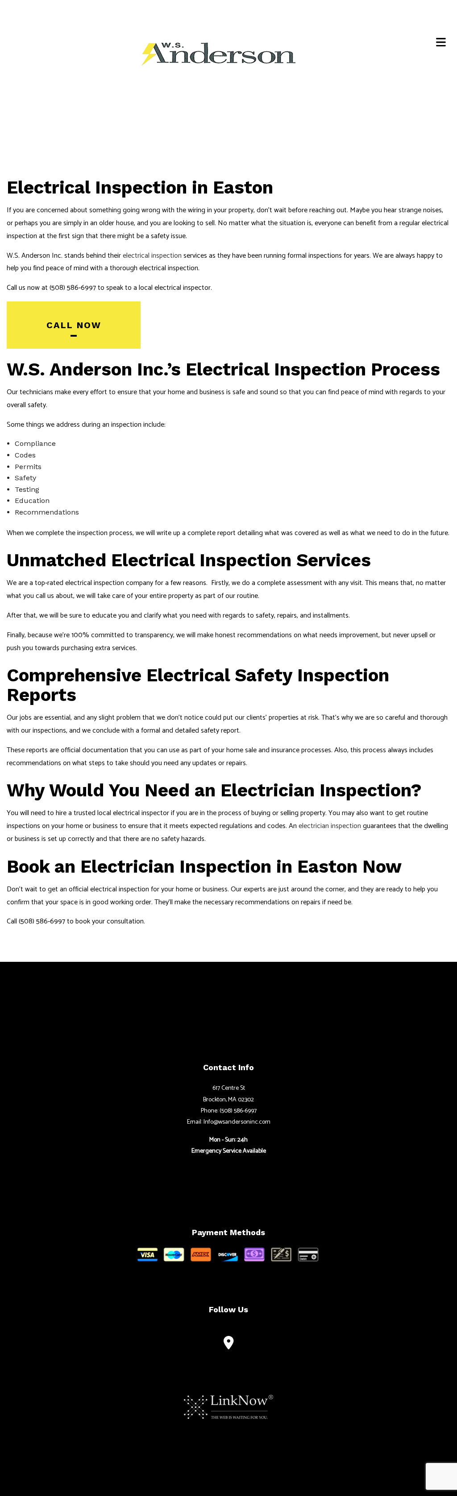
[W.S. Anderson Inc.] (219, 52)
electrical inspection (152, 256)
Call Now (73, 325)
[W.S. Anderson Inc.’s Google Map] (229, 1345)
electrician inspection (330, 826)
